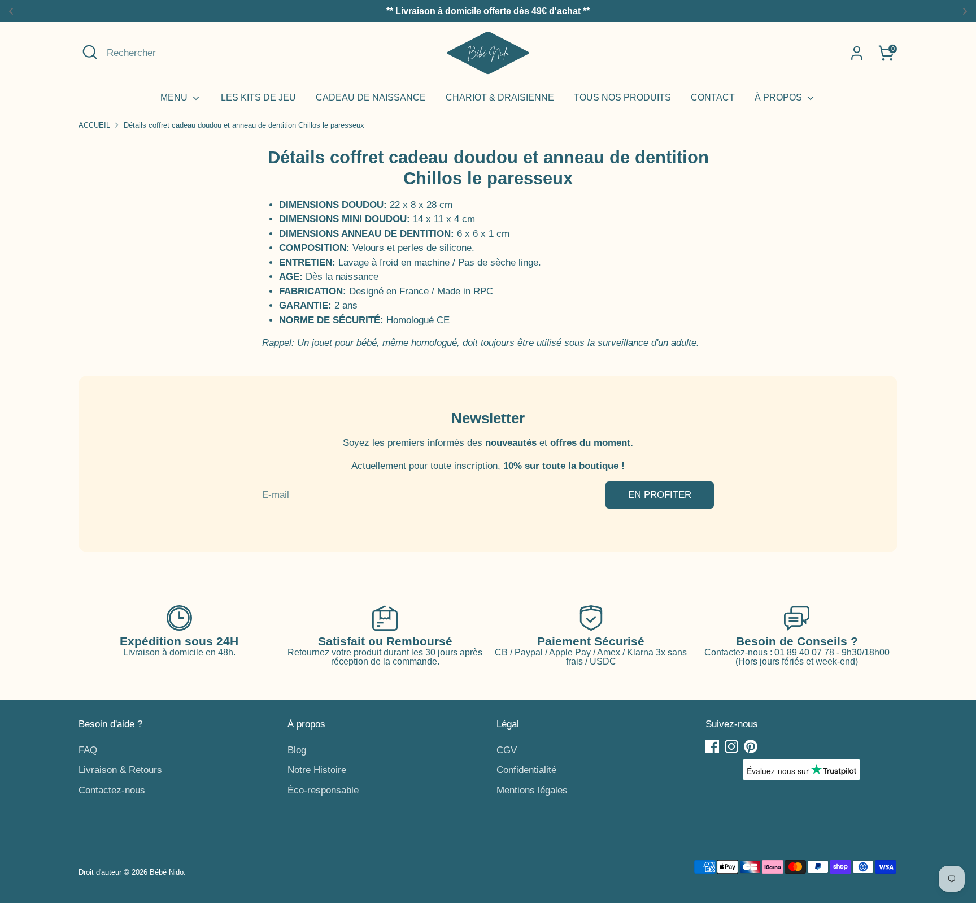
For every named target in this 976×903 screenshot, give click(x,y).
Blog (296, 750)
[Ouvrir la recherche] (90, 52)
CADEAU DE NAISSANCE (371, 97)
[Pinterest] (750, 746)
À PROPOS (779, 97)
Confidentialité (526, 770)
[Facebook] (712, 746)
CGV (506, 750)
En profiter (659, 494)
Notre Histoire (316, 770)
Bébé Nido (167, 872)
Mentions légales (532, 790)
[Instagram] (731, 746)
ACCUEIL (94, 125)
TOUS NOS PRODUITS (622, 97)
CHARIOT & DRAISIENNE (500, 97)
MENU (175, 97)
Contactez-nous (112, 790)
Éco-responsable (323, 790)
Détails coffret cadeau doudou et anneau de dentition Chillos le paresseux (244, 125)
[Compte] (857, 53)
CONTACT (713, 97)
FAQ (88, 750)
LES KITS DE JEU (258, 97)
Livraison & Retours (120, 770)
